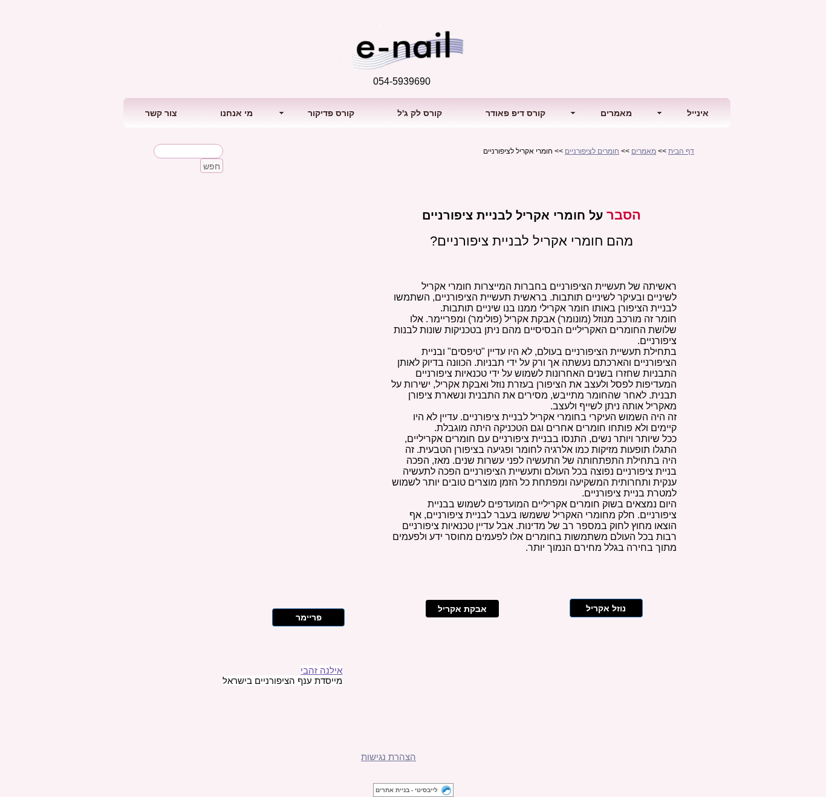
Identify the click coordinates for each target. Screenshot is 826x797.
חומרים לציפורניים (592, 151)
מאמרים (643, 151)
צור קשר (161, 113)
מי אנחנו (236, 113)
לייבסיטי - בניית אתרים (407, 790)
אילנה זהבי (321, 670)
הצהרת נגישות (388, 757)
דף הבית (681, 151)
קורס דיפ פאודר (515, 113)
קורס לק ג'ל (419, 113)
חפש (211, 166)
